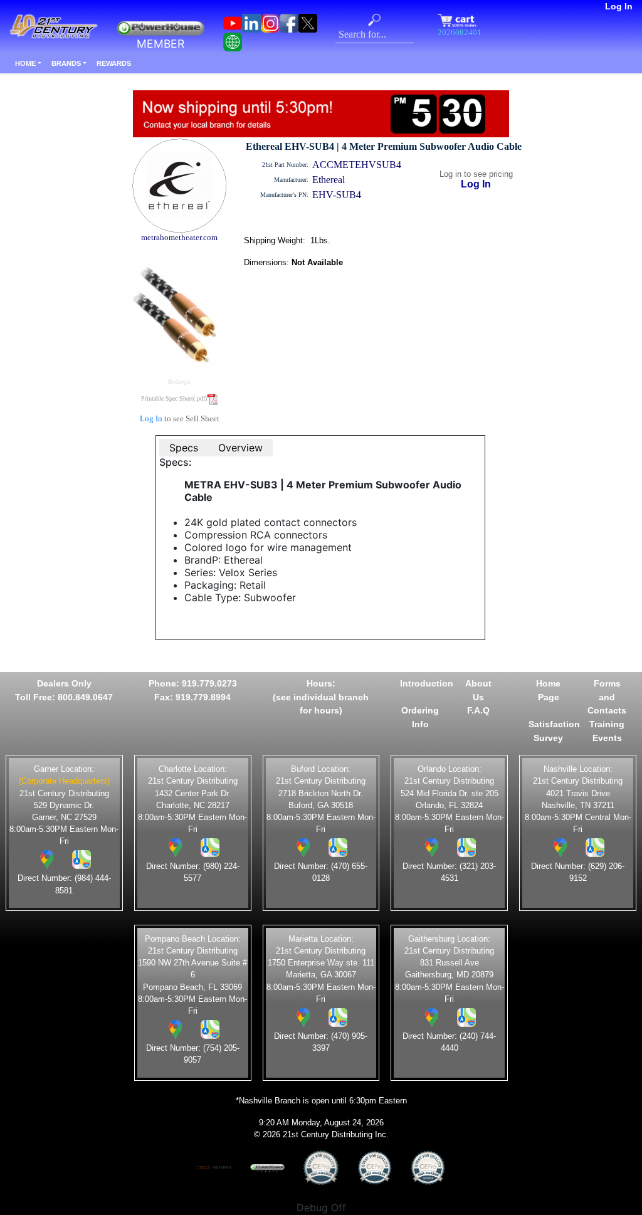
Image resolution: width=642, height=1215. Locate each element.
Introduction (426, 683)
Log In (619, 6)
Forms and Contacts (606, 696)
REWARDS (114, 63)
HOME (25, 63)
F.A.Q (478, 710)
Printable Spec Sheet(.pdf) (174, 398)
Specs (183, 447)
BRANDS (66, 63)
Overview (240, 447)
